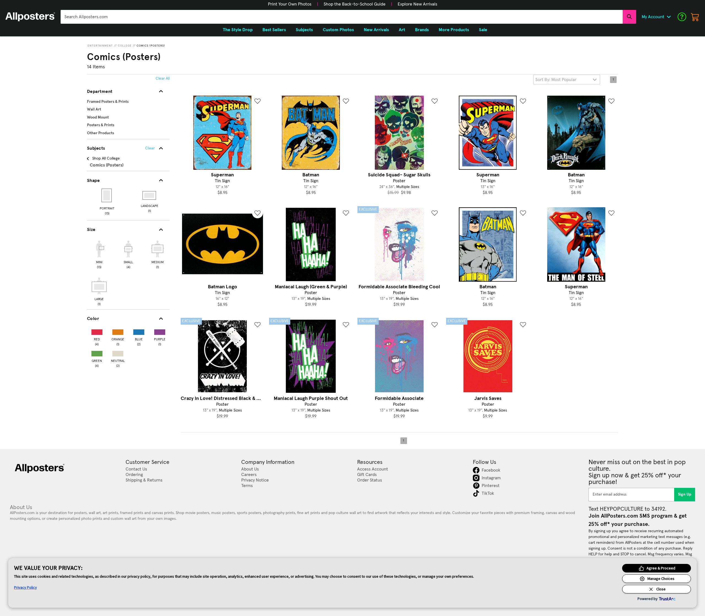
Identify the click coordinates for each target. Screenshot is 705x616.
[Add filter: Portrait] (107, 195)
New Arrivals (376, 30)
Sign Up (685, 494)
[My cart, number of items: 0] (695, 16)
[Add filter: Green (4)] (97, 352)
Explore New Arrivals (417, 4)
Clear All (163, 78)
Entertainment (100, 45)
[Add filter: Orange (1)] (118, 331)
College (125, 45)
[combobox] (342, 17)
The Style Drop (238, 30)
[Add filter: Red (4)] (97, 331)
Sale (483, 30)
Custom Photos (338, 30)
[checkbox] (99, 254)
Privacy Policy (25, 587)
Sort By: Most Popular (555, 79)
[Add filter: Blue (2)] (139, 331)
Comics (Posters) (151, 45)
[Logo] (30, 16)
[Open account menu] (668, 17)
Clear (150, 148)
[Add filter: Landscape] (149, 195)
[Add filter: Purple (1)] (160, 331)
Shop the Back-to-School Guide (355, 4)
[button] (289, 4)
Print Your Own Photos (289, 4)
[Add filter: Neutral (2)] (118, 352)
